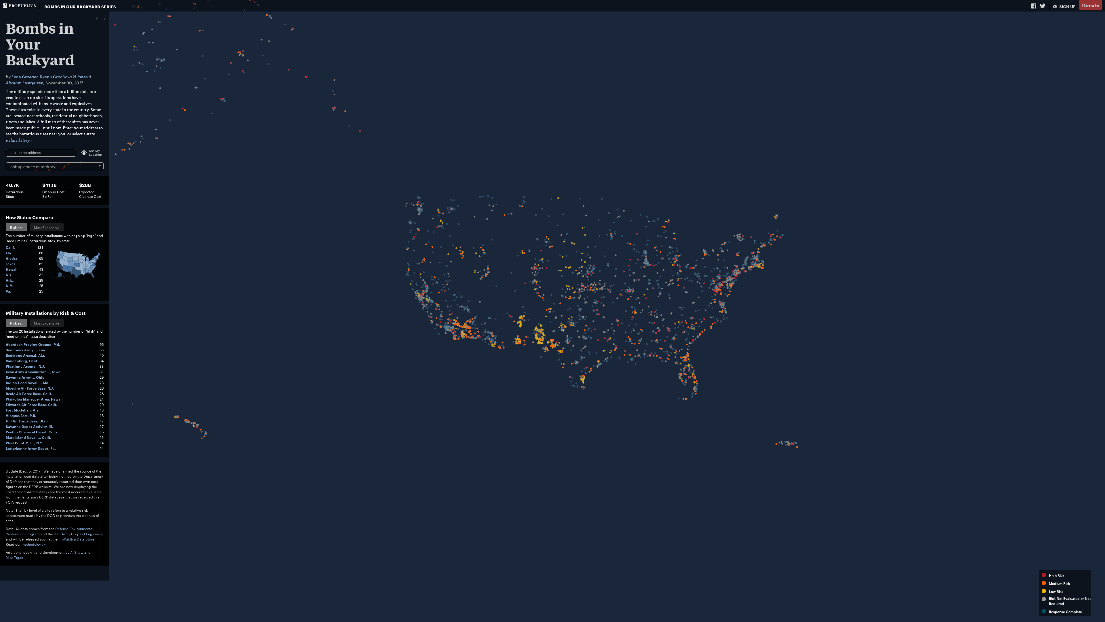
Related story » (19, 140)
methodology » (34, 544)
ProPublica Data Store (76, 538)
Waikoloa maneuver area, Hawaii (34, 399)
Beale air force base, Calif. (29, 393)
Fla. (9, 252)
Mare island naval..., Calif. (28, 437)
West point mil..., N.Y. (24, 442)
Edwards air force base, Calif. (31, 404)
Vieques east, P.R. (21, 415)
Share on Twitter (1043, 5)
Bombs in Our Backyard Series (80, 6)
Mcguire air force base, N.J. (30, 388)
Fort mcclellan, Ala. (23, 409)
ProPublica (19, 6)
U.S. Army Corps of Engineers (78, 533)
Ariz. (10, 280)
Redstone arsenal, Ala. (25, 355)
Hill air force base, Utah (27, 420)
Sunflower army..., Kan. (26, 349)
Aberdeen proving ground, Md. (33, 344)
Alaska (11, 258)
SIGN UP (1067, 6)
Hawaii (12, 269)
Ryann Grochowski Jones (64, 76)
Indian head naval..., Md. (27, 382)
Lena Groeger (25, 76)
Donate (1090, 5)
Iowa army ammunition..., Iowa (33, 371)
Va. (8, 291)
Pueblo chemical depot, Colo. (32, 431)
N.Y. (9, 274)
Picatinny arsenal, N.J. (25, 366)
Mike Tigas (14, 557)
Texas (10, 263)
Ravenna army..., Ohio (25, 377)
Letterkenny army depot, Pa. (31, 448)
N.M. (10, 285)
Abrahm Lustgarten (24, 82)
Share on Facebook (1034, 5)
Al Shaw (76, 552)
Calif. (10, 247)
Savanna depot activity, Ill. (29, 426)
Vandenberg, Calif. (22, 360)
